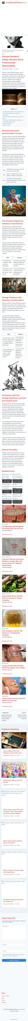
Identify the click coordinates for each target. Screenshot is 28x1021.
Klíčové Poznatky (7, 123)
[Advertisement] (14, 20)
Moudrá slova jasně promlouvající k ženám (13, 111)
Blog (3, 53)
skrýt (16, 109)
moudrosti (21, 141)
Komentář (6, 926)
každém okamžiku (8, 341)
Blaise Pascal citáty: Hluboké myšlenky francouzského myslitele (7, 716)
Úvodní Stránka (6, 996)
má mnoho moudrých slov (14, 405)
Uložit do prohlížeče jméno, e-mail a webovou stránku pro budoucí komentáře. (13, 955)
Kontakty (4, 1002)
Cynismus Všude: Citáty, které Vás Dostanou (21, 715)
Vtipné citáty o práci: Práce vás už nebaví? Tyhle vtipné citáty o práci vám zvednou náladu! (13, 811)
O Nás (3, 1000)
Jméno (5, 944)
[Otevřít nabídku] (26, 3)
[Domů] (2, 50)
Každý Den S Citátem (7, 68)
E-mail (5, 951)
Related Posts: (6, 125)
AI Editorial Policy (14, 1019)
